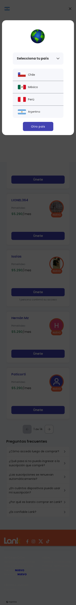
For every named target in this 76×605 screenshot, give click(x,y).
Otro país (38, 127)
